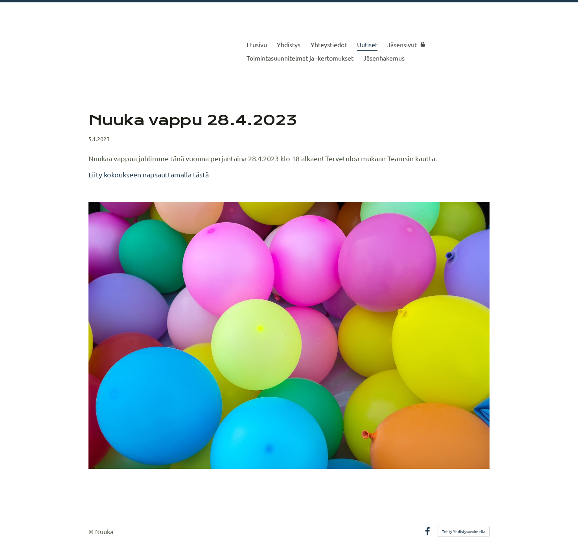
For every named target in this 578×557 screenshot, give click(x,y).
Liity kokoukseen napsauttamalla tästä (148, 174)
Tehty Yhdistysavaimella (463, 531)
